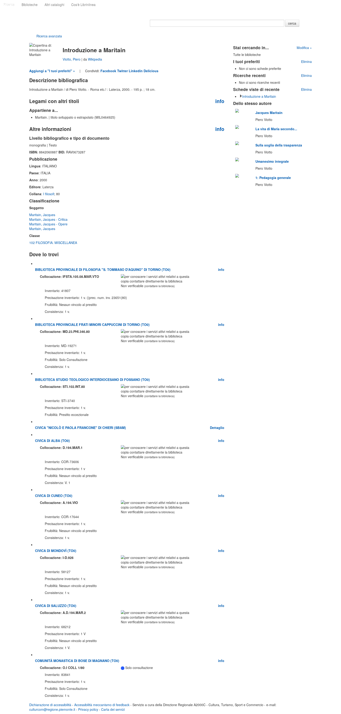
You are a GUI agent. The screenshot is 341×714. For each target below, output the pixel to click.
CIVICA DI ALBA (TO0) (52, 440)
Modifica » (304, 47)
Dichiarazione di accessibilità (50, 704)
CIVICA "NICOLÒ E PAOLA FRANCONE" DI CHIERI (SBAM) (80, 427)
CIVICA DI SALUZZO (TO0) (55, 605)
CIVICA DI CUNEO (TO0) (53, 495)
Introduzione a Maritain (259, 96)
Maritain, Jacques (42, 214)
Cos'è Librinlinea (83, 4)
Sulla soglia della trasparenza (278, 145)
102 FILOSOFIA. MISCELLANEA (53, 242)
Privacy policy (88, 709)
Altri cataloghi (54, 4)
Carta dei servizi (113, 709)
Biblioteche (30, 4)
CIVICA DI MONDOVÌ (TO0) (55, 550)
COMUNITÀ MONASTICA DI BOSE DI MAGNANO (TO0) (77, 660)
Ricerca (9, 4)
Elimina (306, 61)
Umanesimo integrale (272, 161)
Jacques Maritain (269, 112)
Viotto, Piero (72, 59)
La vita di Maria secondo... (276, 129)
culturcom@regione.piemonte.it (52, 709)
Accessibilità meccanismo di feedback (101, 704)
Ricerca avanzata (49, 36)
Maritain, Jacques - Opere (48, 224)
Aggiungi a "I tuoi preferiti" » (52, 70)
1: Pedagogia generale (273, 177)
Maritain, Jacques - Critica (48, 219)
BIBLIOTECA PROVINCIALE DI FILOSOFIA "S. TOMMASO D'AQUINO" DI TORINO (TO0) (102, 269)
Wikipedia (95, 59)
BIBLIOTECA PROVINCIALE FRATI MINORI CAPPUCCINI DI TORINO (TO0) (92, 324)
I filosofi (48, 193)
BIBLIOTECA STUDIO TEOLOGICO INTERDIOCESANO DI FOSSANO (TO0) (92, 379)
